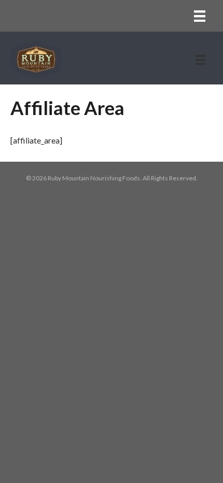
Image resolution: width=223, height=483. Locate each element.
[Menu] (200, 16)
